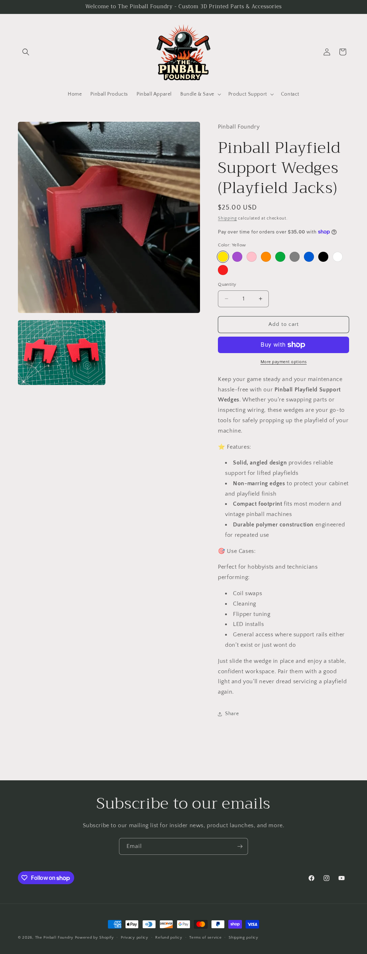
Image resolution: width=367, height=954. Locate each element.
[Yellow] (223, 257)
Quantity (227, 284)
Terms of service (205, 937)
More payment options (284, 362)
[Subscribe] (240, 846)
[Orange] (266, 257)
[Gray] (295, 257)
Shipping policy (243, 937)
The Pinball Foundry (54, 937)
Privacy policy (134, 937)
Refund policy (168, 937)
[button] (26, 52)
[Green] (280, 257)
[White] (338, 257)
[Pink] (252, 257)
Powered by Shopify (94, 937)
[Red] (223, 270)
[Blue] (309, 257)
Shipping (227, 218)
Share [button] (232, 714)
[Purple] (237, 257)
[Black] (323, 257)
